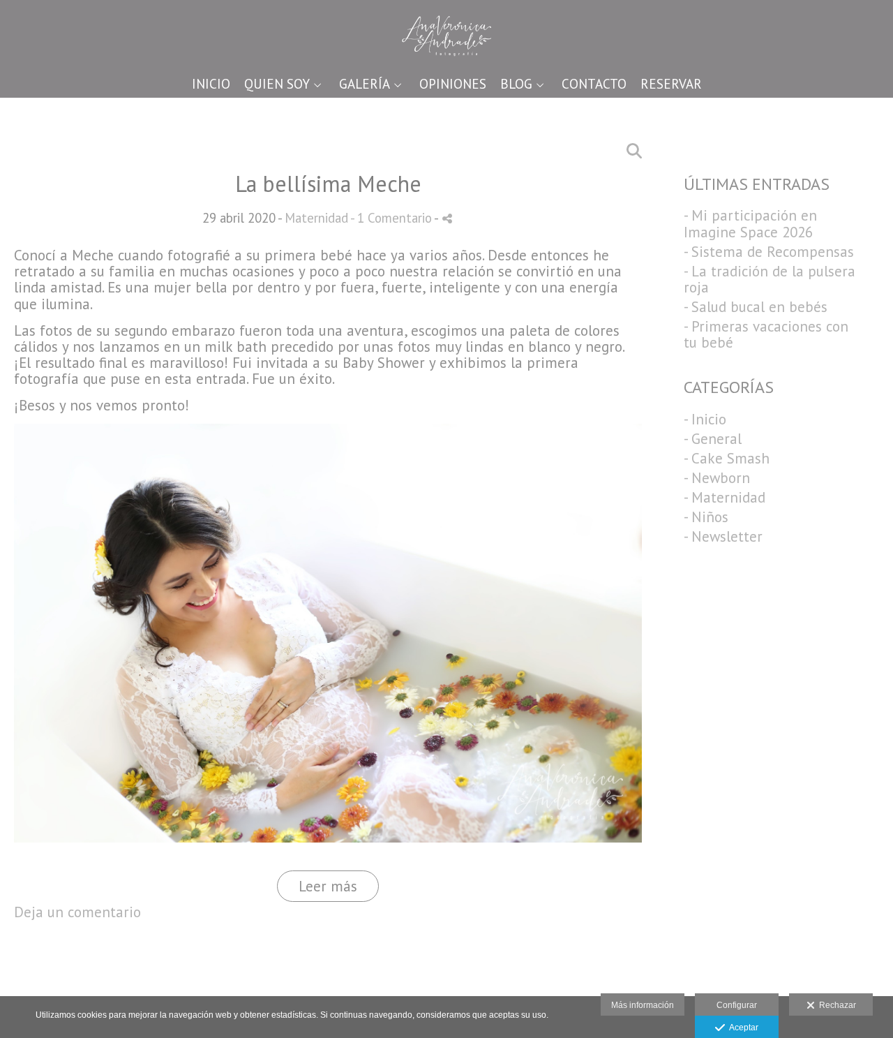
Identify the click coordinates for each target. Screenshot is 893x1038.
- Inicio (705, 419)
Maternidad (316, 217)
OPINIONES (452, 84)
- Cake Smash (727, 458)
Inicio (211, 84)
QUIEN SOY (277, 84)
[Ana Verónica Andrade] (447, 33)
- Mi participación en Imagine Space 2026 (750, 223)
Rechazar (835, 1005)
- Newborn (717, 477)
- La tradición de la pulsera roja (769, 279)
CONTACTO (594, 84)
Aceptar (741, 1027)
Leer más (328, 886)
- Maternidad (724, 497)
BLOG (516, 84)
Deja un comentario (77, 912)
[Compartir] (447, 219)
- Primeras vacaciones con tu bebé (766, 334)
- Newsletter (723, 536)
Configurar (736, 1005)
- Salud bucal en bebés (755, 306)
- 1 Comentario (392, 217)
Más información (642, 1005)
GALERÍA (364, 84)
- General (713, 438)
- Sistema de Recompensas (769, 251)
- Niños (706, 516)
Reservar (671, 84)
